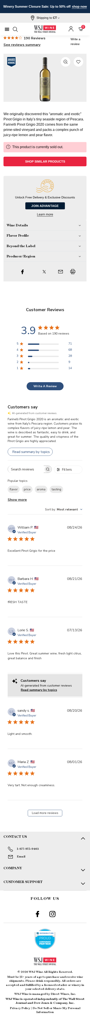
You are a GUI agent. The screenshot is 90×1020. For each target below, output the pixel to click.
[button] (45, 18)
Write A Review (45, 386)
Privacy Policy (20, 1008)
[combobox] (63, 509)
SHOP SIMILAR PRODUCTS (45, 161)
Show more (17, 499)
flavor (14, 489)
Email (21, 856)
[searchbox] (26, 469)
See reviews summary (21, 44)
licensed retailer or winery (62, 985)
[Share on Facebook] (22, 271)
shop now (79, 6)
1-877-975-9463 (28, 848)
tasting (56, 489)
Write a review (75, 41)
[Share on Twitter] (44, 271)
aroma (41, 489)
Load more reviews (45, 813)
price (27, 489)
